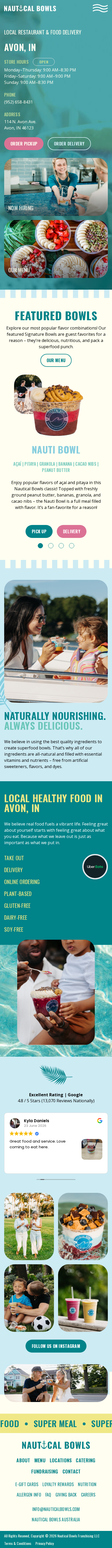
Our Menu (56, 360)
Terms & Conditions (17, 1543)
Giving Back (66, 1495)
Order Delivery (69, 144)
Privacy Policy (44, 1543)
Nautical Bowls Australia (56, 1519)
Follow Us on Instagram (56, 1346)
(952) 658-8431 (18, 102)
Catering (85, 1460)
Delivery (71, 531)
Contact (72, 1471)
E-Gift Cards (26, 1484)
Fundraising (44, 1471)
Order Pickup (23, 144)
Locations (61, 1460)
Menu (40, 1460)
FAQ (48, 1495)
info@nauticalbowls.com (56, 1509)
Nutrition (87, 1484)
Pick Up (39, 531)
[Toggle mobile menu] (100, 8)
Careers (88, 1495)
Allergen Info (29, 1495)
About (23, 1460)
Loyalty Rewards (58, 1484)
